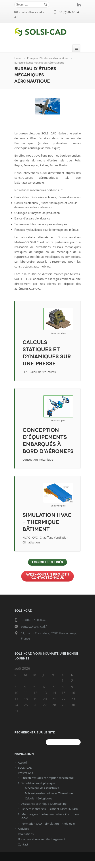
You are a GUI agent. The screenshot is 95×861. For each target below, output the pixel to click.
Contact (23, 844)
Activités (23, 829)
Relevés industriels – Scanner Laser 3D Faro (49, 809)
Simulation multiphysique (38, 783)
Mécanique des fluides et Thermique (49, 793)
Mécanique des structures (42, 788)
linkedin (79, 4)
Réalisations (26, 834)
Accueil (22, 762)
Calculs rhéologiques (38, 798)
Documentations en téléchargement (41, 839)
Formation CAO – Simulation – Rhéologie (48, 824)
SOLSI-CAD (25, 768)
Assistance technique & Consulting (43, 804)
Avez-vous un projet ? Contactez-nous (47, 576)
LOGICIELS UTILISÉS (47, 562)
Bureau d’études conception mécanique (47, 778)
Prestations (25, 773)
